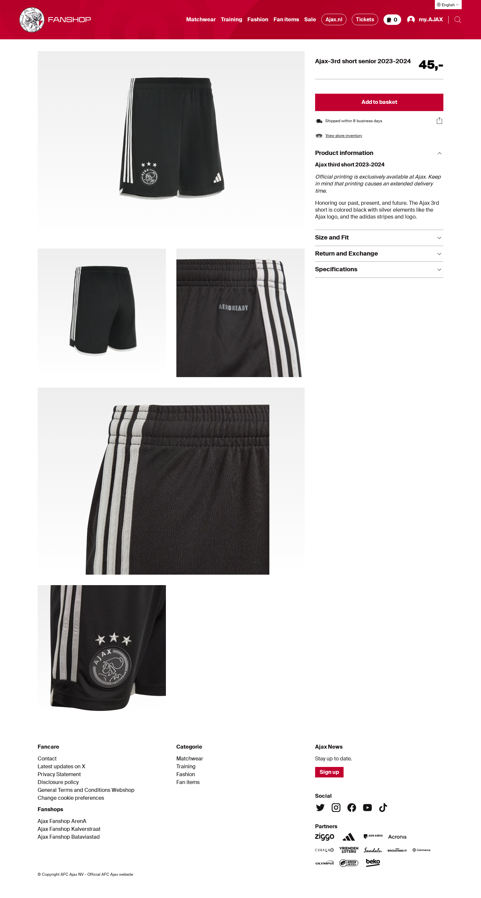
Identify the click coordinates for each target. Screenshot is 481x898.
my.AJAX (431, 19)
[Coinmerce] (421, 850)
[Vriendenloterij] (348, 850)
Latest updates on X (61, 766)
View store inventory (344, 135)
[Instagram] (336, 807)
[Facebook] (352, 807)
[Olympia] (324, 863)
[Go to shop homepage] (55, 19)
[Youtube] (367, 807)
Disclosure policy (58, 782)
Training (231, 19)
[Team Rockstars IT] (397, 850)
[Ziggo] (324, 837)
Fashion (257, 19)
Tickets (365, 19)
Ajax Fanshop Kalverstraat (69, 829)
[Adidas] (348, 837)
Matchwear (201, 19)
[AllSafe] (348, 863)
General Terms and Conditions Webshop (86, 790)
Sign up (329, 772)
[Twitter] (320, 807)
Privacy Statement (59, 774)
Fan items (286, 19)
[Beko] (373, 863)
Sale (310, 19)
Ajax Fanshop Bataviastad (69, 837)
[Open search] (458, 20)
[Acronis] (397, 837)
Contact (47, 758)
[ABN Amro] (373, 837)
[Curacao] (324, 850)
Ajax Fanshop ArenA (62, 821)
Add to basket (379, 102)
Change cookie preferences (71, 798)
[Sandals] (373, 850)
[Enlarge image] (171, 144)
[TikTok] (383, 807)
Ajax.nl (334, 19)
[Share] (439, 120)
